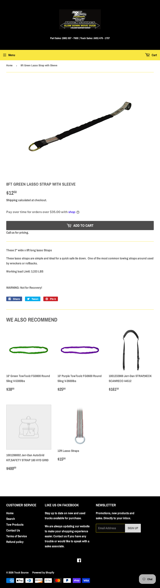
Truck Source (21, 572)
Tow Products (15, 524)
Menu (11, 55)
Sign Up (133, 528)
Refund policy (15, 542)
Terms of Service (16, 536)
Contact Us (13, 530)
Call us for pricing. (17, 232)
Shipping (12, 200)
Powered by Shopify (43, 572)
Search (10, 519)
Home (9, 65)
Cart (154, 55)
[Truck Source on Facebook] (79, 561)
